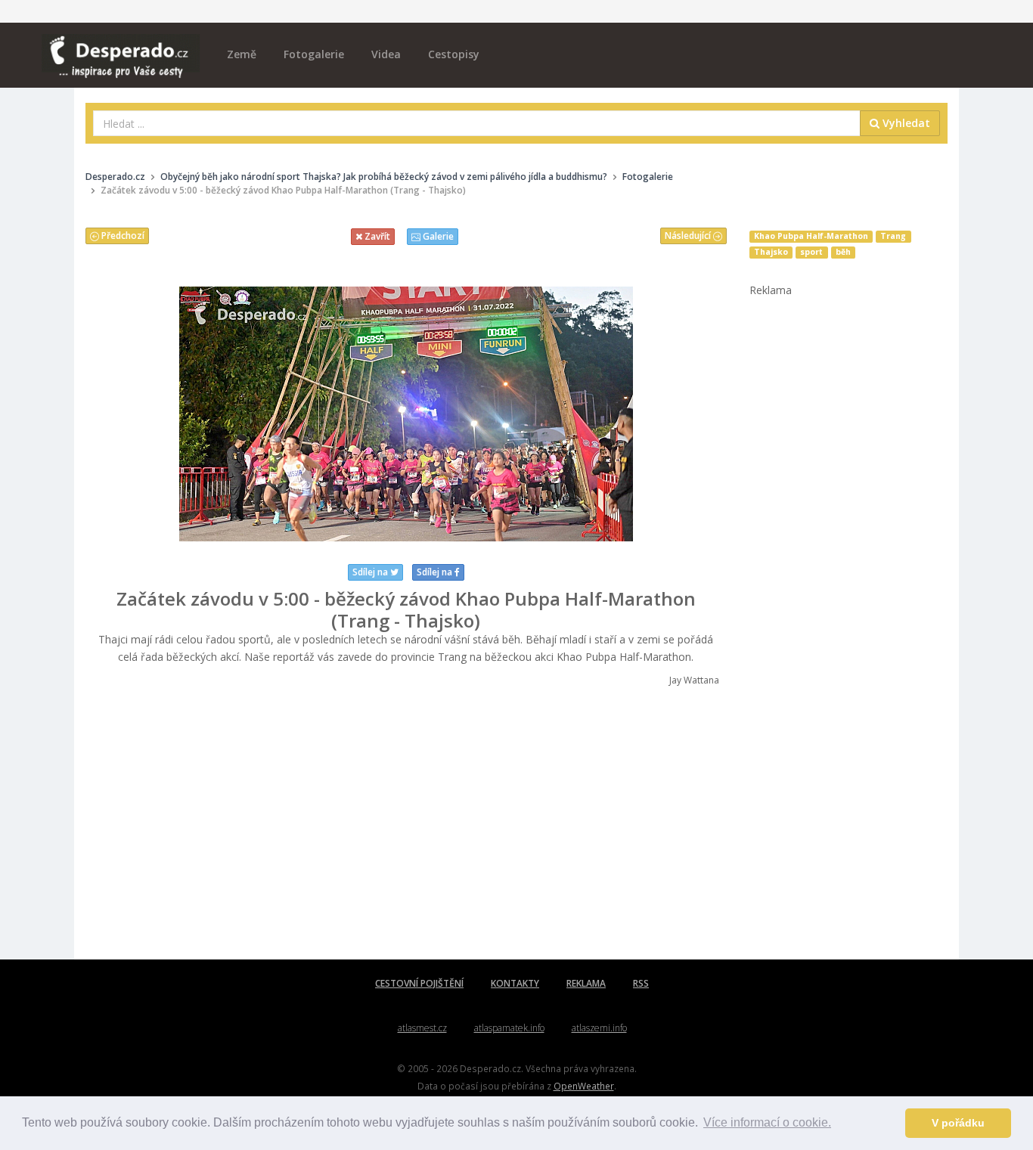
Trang (893, 236)
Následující (689, 235)
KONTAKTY (515, 983)
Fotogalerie (314, 54)
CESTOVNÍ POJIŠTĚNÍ (419, 983)
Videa (386, 54)
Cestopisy (453, 54)
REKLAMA (586, 983)
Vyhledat (904, 123)
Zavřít (376, 236)
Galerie (437, 236)
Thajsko (771, 251)
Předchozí (121, 235)
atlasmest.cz (422, 1027)
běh (843, 251)
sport (811, 251)
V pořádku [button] (958, 1123)
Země (241, 54)
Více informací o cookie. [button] (767, 1122)
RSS (641, 983)
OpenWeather (584, 1086)
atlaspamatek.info (509, 1027)
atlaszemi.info (599, 1027)
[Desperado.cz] (121, 47)
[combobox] (477, 123)
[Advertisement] (406, 823)
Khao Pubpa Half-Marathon (811, 236)
